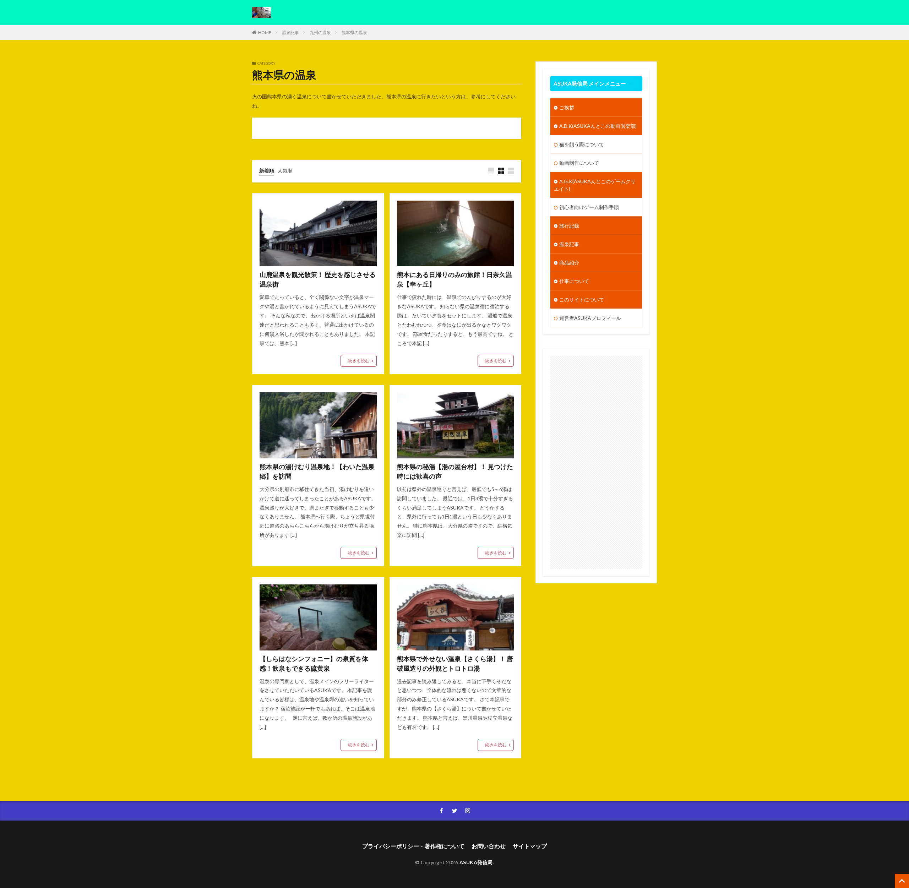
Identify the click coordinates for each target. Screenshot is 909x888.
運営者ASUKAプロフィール (590, 318)
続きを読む (358, 360)
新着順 (266, 171)
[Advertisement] (596, 462)
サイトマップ (530, 846)
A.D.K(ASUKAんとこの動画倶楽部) (598, 126)
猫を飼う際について (581, 144)
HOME (264, 32)
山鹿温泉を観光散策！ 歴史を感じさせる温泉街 (318, 279)
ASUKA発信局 (476, 862)
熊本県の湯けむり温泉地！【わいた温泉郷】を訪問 (317, 471)
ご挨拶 (566, 107)
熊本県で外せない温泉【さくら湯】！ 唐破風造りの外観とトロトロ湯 (455, 663)
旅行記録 (569, 226)
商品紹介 (569, 263)
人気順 (285, 171)
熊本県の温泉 (354, 32)
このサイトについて (581, 299)
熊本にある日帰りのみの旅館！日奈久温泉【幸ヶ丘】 (454, 279)
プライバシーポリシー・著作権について (413, 846)
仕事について (574, 281)
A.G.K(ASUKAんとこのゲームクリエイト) (595, 185)
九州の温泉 (320, 32)
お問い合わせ (489, 846)
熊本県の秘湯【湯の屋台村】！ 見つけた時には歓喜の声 (455, 471)
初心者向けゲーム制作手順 (589, 207)
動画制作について (579, 163)
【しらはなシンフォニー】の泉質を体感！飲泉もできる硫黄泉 (314, 663)
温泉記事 (290, 32)
